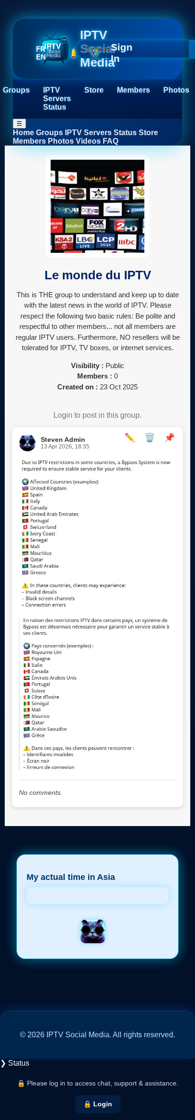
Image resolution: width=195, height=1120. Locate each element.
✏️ (129, 437)
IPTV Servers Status (57, 98)
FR (40, 49)
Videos (88, 141)
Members (133, 90)
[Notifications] (73, 53)
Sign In (122, 53)
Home (23, 133)
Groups (16, 90)
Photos (176, 90)
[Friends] (95, 53)
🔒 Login (97, 1104)
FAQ (110, 141)
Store (94, 90)
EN (41, 57)
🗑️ (149, 437)
